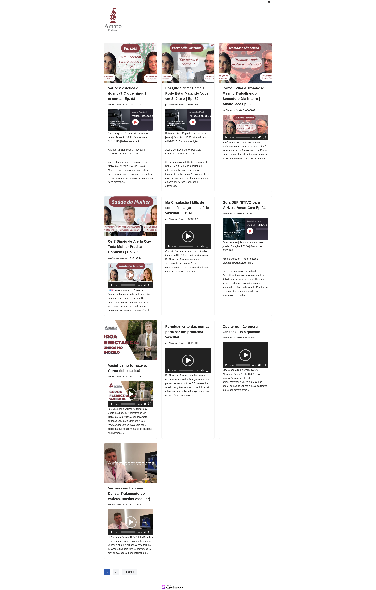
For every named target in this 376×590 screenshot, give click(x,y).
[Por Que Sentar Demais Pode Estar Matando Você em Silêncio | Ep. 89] (188, 63)
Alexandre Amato (119, 104)
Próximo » (129, 572)
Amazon (121, 149)
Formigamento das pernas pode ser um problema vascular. (187, 332)
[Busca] (269, 2)
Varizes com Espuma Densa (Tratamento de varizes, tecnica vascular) (129, 493)
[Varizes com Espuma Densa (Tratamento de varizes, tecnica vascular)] (130, 463)
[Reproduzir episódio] (135, 122)
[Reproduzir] (226, 137)
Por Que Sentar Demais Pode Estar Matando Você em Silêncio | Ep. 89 (186, 93)
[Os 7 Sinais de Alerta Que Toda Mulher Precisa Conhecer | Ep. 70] (130, 216)
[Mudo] (259, 137)
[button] (245, 127)
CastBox (112, 153)
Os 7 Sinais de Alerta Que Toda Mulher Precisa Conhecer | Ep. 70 (129, 246)
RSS (136, 153)
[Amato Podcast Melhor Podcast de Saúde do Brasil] (113, 19)
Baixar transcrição (130, 141)
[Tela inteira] (264, 137)
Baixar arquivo (115, 133)
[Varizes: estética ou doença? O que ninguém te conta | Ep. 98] (130, 63)
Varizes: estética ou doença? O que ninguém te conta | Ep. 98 (129, 93)
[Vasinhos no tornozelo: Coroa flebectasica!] (130, 340)
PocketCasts (125, 153)
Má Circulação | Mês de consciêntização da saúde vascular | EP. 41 (187, 207)
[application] (245, 127)
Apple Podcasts (135, 149)
